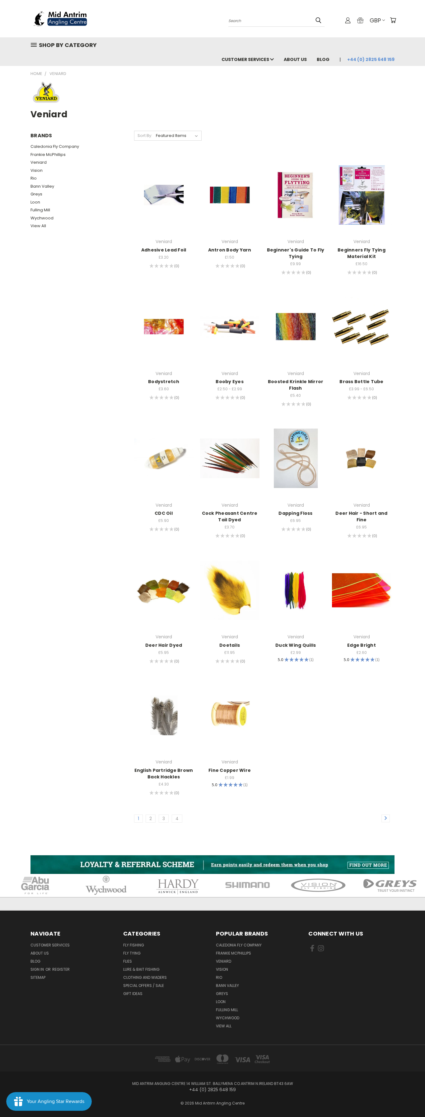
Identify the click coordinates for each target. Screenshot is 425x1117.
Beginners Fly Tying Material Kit (361, 253)
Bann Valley (42, 186)
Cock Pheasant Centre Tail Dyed (230, 516)
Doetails (229, 645)
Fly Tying (132, 953)
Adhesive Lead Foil (163, 250)
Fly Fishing (133, 945)
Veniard (38, 162)
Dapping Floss (295, 513)
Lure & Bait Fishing (141, 969)
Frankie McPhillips (48, 154)
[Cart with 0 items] (393, 20)
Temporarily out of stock (361, 206)
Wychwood (42, 218)
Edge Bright (361, 645)
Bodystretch (163, 381)
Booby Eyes (230, 381)
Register (61, 969)
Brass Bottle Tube (361, 381)
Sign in (37, 969)
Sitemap (37, 977)
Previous (408, 1097)
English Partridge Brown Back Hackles (163, 773)
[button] (212, 864)
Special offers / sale (143, 985)
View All (38, 226)
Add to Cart (164, 206)
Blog (323, 59)
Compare (161, 194)
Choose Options (230, 206)
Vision (36, 170)
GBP (375, 20)
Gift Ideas (132, 993)
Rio (33, 178)
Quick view (164, 182)
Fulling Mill (40, 210)
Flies (127, 961)
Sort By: (145, 135)
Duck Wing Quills (295, 645)
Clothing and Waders (145, 977)
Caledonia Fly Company (54, 146)
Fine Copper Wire (229, 770)
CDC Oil (164, 513)
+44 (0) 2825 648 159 (371, 59)
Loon (35, 202)
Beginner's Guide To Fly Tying (296, 253)
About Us (295, 59)
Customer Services (246, 59)
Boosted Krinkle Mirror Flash (296, 384)
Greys (36, 194)
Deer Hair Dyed (163, 645)
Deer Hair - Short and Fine (361, 516)
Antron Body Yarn (229, 250)
